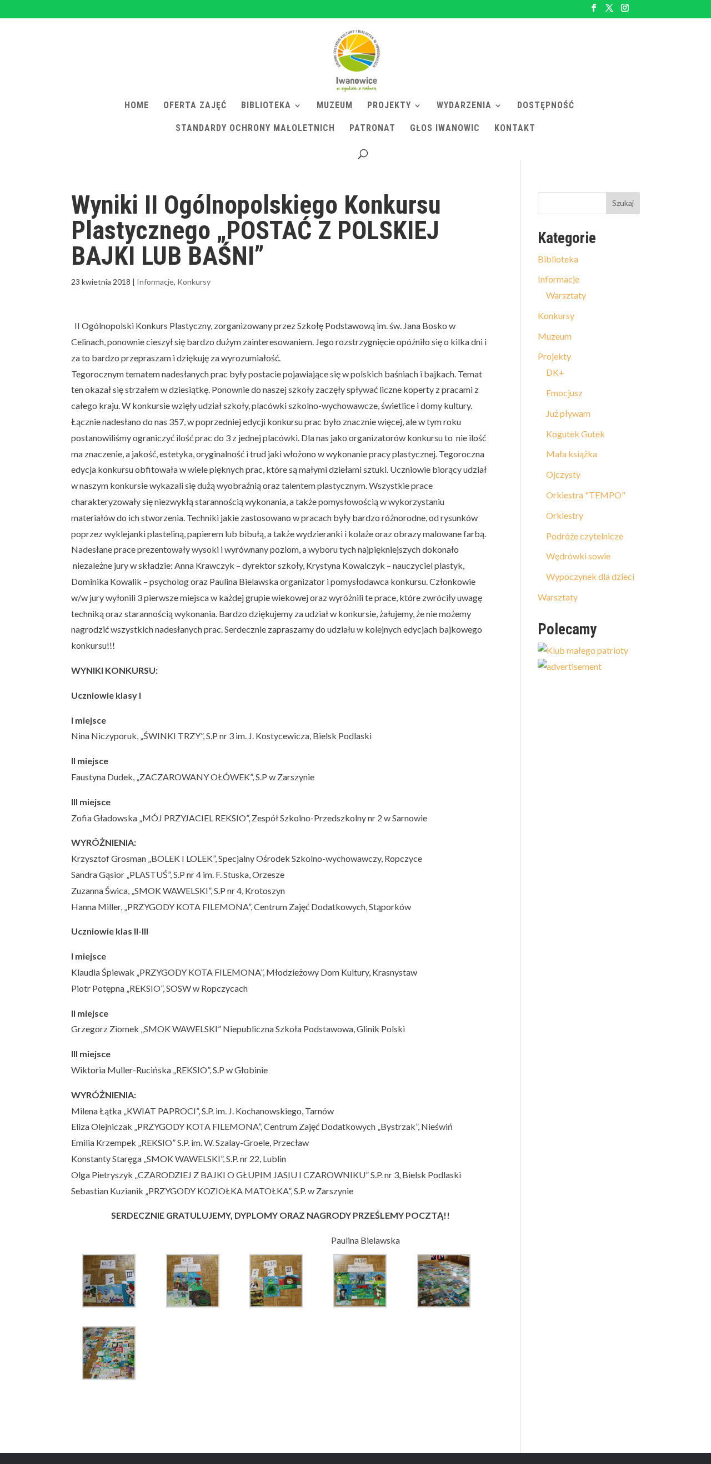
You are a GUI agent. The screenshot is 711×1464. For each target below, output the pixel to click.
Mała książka (571, 453)
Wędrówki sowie (578, 556)
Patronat (372, 128)
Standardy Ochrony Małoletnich (255, 128)
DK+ (555, 372)
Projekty (389, 106)
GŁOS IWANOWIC (445, 128)
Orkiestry (564, 515)
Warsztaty (566, 295)
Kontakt (514, 128)
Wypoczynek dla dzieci (590, 576)
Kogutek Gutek (575, 433)
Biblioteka (266, 106)
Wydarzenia (464, 106)
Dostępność (545, 106)
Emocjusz (564, 392)
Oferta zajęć (195, 106)
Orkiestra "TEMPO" (585, 494)
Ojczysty (563, 474)
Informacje (155, 281)
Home (136, 106)
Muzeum (335, 106)
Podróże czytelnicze (584, 536)
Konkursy (194, 281)
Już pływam (568, 413)
